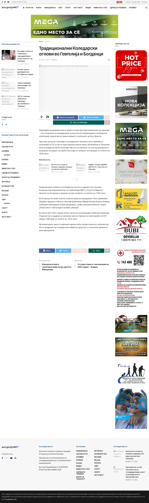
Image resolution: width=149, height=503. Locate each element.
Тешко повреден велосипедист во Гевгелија (24, 85)
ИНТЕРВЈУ (6, 182)
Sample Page (136, 2)
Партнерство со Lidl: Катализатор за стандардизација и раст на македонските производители (55, 460)
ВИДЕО (88, 8)
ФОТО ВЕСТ (78, 8)
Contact (127, 2)
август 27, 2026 (57, 172)
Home (41, 41)
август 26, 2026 (95, 172)
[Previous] (72, 179)
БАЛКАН (5, 159)
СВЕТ (60, 8)
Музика (7, 155)
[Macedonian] (120, 2)
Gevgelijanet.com (11, 499)
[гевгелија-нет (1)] (131, 65)
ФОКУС (39, 8)
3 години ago (24, 64)
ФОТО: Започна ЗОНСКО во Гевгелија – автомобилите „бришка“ (23, 101)
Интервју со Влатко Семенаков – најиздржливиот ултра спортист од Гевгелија (25, 56)
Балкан (7, 203)
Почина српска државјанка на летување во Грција (25, 71)
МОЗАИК (5, 191)
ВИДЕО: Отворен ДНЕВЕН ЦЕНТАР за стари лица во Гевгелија (97, 167)
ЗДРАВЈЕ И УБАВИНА (118, 8)
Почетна (144, 2)
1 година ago (23, 77)
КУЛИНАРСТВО (8, 186)
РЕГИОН (5, 195)
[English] (117, 2)
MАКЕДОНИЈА (50, 8)
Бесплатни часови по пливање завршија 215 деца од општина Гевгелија (61, 167)
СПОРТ (68, 8)
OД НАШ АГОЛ (7, 147)
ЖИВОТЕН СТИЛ (100, 8)
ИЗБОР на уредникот (11, 177)
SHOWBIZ (132, 8)
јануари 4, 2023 (44, 60)
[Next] (76, 179)
